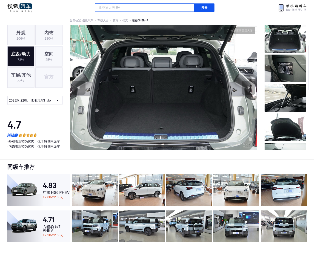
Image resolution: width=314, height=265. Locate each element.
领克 (115, 20)
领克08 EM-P (140, 20)
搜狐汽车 (19, 7)
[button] (117, 87)
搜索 (204, 7)
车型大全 (102, 20)
